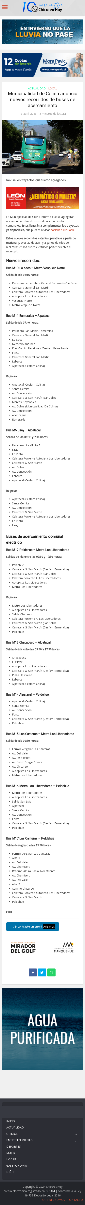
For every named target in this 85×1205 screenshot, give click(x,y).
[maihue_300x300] (42, 1029)
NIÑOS (10, 1172)
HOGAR (11, 1159)
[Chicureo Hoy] (42, 7)
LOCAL (52, 88)
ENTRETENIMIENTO (19, 1140)
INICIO (10, 1121)
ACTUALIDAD (37, 88)
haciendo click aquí (63, 230)
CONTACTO (75, 1200)
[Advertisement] (42, 1084)
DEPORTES (13, 1146)
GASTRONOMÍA (16, 1165)
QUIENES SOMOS (53, 1200)
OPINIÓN (12, 1134)
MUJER (10, 1153)
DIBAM (50, 1191)
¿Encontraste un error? (33, 926)
